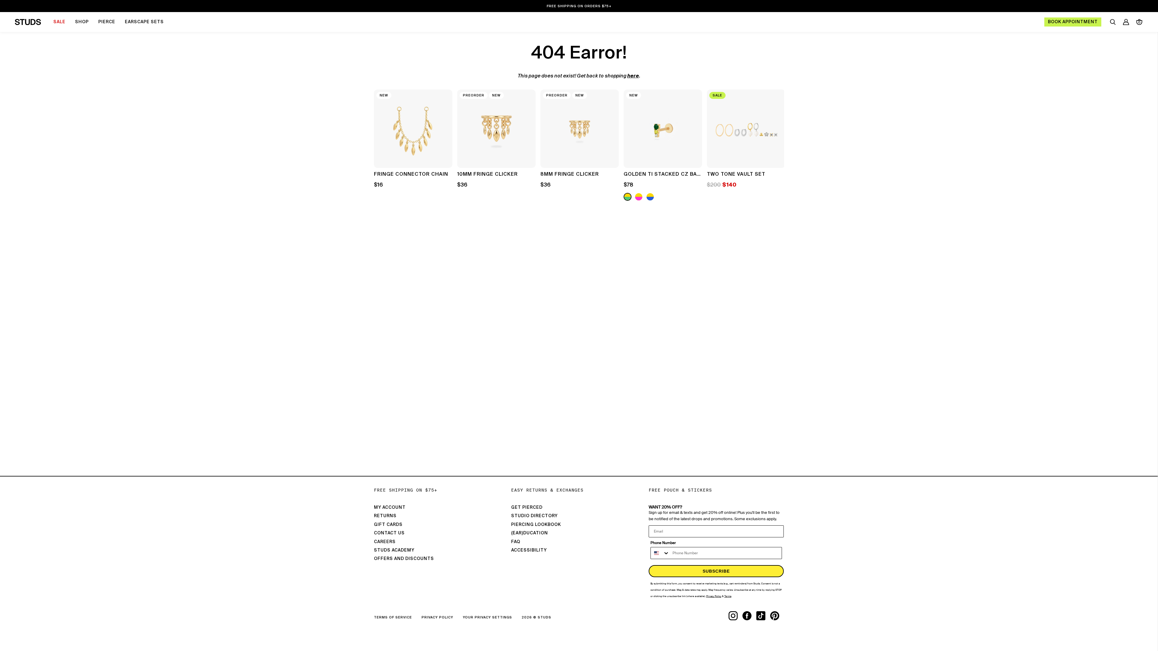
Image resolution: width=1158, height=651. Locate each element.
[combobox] (660, 553)
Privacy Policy (437, 617)
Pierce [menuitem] (106, 22)
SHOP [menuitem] (82, 22)
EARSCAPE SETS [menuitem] (144, 22)
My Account (390, 507)
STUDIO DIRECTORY (534, 516)
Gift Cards (388, 525)
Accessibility (529, 550)
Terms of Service (393, 617)
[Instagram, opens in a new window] (735, 616)
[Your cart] (1139, 22)
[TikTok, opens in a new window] (763, 616)
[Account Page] (1126, 22)
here (633, 76)
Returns (385, 516)
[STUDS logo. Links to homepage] (28, 22)
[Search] (1112, 22)
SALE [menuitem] (59, 22)
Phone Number (663, 542)
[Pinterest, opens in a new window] (777, 616)
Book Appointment (1073, 22)
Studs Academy (394, 550)
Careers (385, 542)
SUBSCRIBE (716, 571)
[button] (775, 146)
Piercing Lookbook (536, 525)
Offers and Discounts (404, 559)
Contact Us (389, 533)
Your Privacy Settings (487, 617)
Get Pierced (527, 507)
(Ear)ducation (529, 533)
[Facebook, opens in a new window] (749, 616)
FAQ (515, 542)
